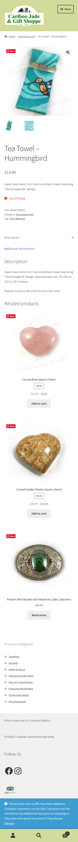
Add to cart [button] (39, 403)
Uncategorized (26, 36)
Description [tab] (12, 237)
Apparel (13, 663)
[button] (68, 52)
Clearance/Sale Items (21, 675)
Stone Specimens (19, 695)
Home (12, 36)
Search (39, 835)
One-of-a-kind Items (21, 682)
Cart (60, 832)
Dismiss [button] (9, 823)
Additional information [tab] (19, 248)
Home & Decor (17, 669)
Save (12, 51)
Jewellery (14, 656)
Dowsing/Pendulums (21, 688)
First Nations (17, 218)
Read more (39, 615)
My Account (13, 835)
